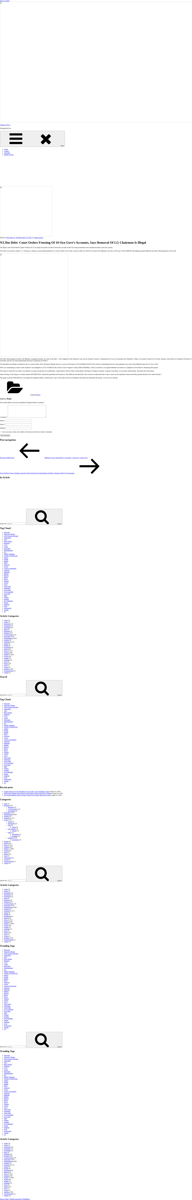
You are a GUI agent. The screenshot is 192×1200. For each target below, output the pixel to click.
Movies (6, 576)
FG (5, 552)
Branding (7, 631)
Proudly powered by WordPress (20, 1199)
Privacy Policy (4, 1199)
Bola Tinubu (8, 541)
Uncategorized (8, 671)
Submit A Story (9, 155)
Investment (7, 647)
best (9, 825)
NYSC (6, 583)
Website (2, 428)
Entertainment (8, 550)
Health (6, 559)
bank (5, 629)
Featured (7, 642)
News (38, 395)
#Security (7, 532)
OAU (6, 585)
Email (2, 424)
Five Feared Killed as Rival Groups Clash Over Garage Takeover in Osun (27, 795)
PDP (5, 595)
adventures (7, 624)
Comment (3, 417)
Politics (6, 597)
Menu (62, 146)
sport (5, 662)
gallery (6, 558)
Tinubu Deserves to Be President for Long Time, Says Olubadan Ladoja (27, 791)
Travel (6, 667)
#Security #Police (9, 534)
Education (7, 548)
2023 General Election (11, 536)
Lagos (6, 567)
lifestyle (6, 649)
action (6, 620)
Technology (8, 608)
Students (6, 604)
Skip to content (5, 1)
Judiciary (7, 565)
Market (6, 574)
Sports (6, 603)
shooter (6, 658)
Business (7, 543)
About (6, 149)
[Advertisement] (96, 171)
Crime (6, 547)
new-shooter (12, 829)
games (6, 644)
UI (5, 612)
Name (2, 421)
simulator (7, 660)
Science (6, 656)
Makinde (7, 572)
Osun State (7, 590)
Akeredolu (7, 538)
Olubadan (7, 588)
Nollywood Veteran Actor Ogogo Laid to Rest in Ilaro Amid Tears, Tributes (28, 793)
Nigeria (6, 581)
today (10, 832)
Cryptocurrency (9, 635)
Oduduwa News (5, 125)
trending (6, 669)
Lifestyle (7, 570)
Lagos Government (10, 568)
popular (6, 599)
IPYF (6, 563)
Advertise (7, 153)
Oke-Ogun (7, 586)
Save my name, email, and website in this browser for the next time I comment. (27, 432)
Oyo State (7, 594)
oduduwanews (38, 238)
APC (5, 539)
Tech (5, 606)
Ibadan (6, 561)
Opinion (6, 653)
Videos (6, 672)
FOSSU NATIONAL (11, 556)
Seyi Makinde (8, 601)
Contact (6, 151)
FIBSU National (9, 554)
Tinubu (6, 610)
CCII (5, 545)
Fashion (6, 640)
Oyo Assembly (8, 592)
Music (6, 577)
